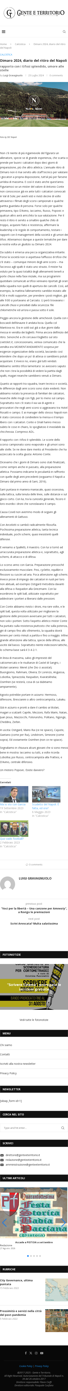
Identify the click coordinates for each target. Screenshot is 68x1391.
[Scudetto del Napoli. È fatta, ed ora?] (46, 794)
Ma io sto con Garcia (13, 804)
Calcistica (20, 44)
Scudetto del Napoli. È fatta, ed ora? (45, 806)
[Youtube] (41, 1353)
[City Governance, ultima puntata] (56, 1289)
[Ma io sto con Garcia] (14, 794)
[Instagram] (36, 1353)
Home (3, 44)
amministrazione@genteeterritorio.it (28, 1164)
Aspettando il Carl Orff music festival (34, 986)
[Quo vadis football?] (14, 828)
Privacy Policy (8, 1073)
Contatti (5, 1054)
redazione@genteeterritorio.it (24, 1160)
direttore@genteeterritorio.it (23, 1155)
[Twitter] (30, 1353)
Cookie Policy (25, 1366)
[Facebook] (26, 1353)
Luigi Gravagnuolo (13, 75)
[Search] (64, 31)
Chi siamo (6, 1045)
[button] (3, 986)
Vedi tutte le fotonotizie (34, 1020)
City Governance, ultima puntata (16, 1282)
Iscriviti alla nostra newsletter (18, 1063)
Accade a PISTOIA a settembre (34, 1242)
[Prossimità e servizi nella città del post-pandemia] (56, 1320)
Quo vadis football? (12, 838)
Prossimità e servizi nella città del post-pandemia (21, 1313)
